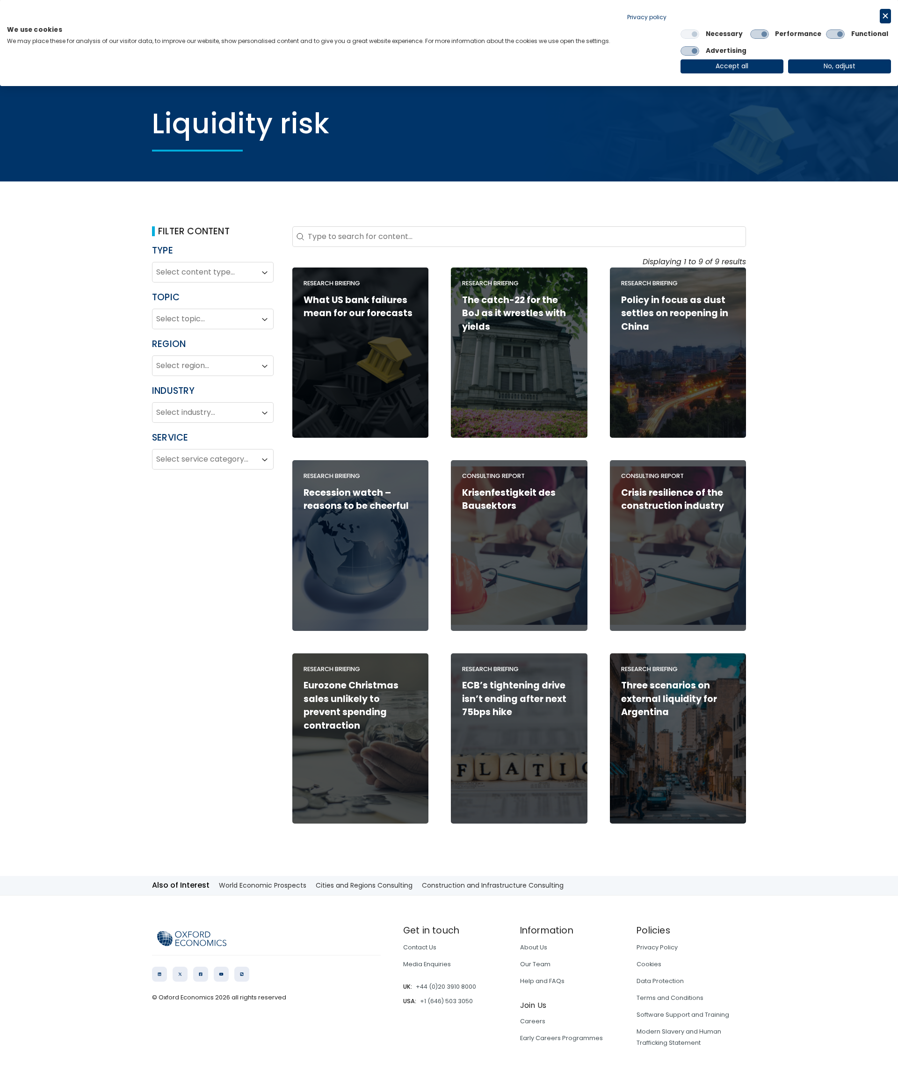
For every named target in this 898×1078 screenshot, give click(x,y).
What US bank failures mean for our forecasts (358, 307)
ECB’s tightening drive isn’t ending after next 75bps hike (514, 699)
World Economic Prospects (262, 885)
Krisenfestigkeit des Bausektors (509, 499)
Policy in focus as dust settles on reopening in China (674, 313)
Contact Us (419, 947)
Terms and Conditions (670, 998)
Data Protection (660, 981)
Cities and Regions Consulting (364, 885)
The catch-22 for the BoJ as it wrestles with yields (514, 313)
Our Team (535, 964)
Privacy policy (646, 17)
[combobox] (204, 272)
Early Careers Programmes (561, 1038)
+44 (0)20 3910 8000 (446, 987)
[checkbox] (690, 34)
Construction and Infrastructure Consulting (493, 885)
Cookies (649, 964)
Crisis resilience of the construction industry (672, 499)
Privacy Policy (657, 947)
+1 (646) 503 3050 (446, 1001)
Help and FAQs (542, 981)
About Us (533, 947)
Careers (532, 1021)
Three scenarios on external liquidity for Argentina (669, 699)
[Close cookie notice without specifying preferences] (885, 16)
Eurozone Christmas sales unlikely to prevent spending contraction (351, 705)
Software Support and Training (683, 1015)
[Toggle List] (264, 272)
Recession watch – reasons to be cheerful (356, 499)
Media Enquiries (427, 964)
